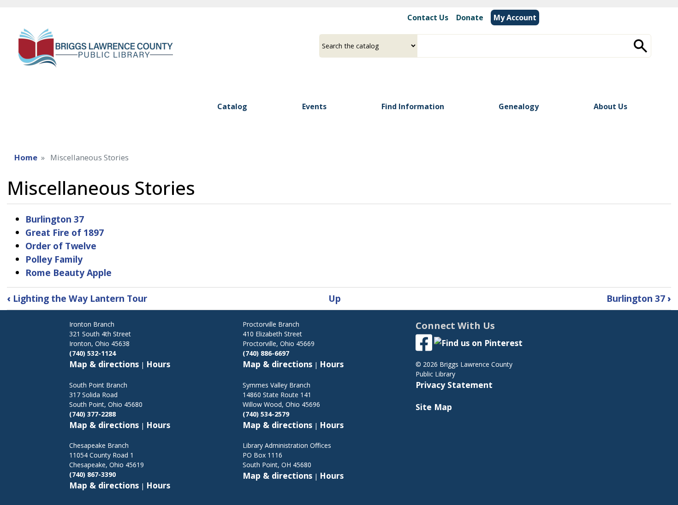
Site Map (434, 406)
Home (25, 157)
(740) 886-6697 (266, 353)
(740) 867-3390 (92, 474)
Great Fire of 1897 (64, 232)
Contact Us (426, 17)
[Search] (640, 46)
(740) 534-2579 (266, 414)
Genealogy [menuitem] (519, 106)
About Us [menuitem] (610, 106)
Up (334, 298)
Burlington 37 (54, 219)
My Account (515, 17)
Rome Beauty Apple (68, 272)
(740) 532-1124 (92, 353)
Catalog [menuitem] (232, 106)
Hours (158, 364)
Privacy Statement (454, 384)
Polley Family (54, 259)
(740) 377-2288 (92, 414)
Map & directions (104, 364)
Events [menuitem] (314, 106)
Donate (469, 17)
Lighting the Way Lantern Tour (77, 298)
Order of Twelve (60, 246)
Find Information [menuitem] (412, 106)
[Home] (95, 48)
